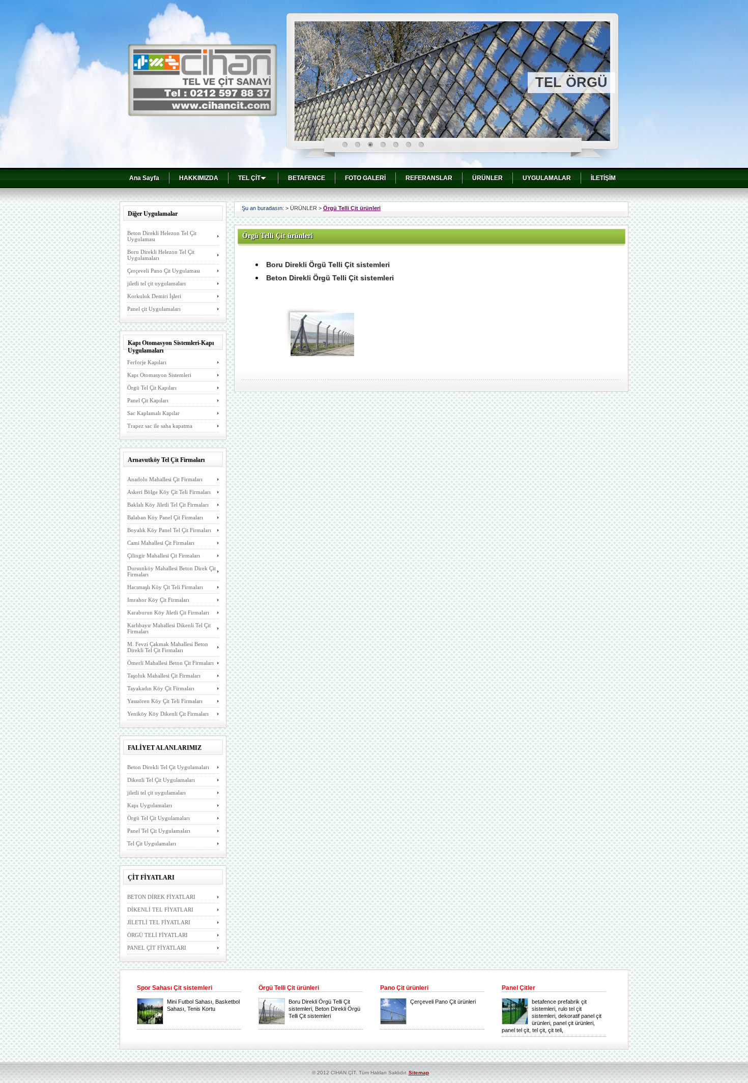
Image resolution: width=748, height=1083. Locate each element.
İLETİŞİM (603, 178)
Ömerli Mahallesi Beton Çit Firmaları (170, 663)
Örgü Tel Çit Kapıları (152, 388)
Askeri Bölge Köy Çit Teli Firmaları (169, 492)
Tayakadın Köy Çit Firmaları (160, 688)
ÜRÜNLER (487, 178)
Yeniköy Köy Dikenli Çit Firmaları (168, 714)
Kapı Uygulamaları (149, 805)
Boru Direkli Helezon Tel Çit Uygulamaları (160, 255)
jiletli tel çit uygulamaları (156, 283)
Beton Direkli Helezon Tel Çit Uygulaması (161, 236)
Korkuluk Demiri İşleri (154, 296)
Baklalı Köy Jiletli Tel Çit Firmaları (168, 505)
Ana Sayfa (144, 178)
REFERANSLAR (429, 178)
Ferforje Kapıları (146, 362)
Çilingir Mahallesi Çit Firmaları (163, 555)
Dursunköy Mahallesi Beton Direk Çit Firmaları (171, 571)
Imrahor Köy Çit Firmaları (158, 600)
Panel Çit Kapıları (147, 400)
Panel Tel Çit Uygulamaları (158, 831)
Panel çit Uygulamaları (154, 309)
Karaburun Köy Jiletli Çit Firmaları (168, 612)
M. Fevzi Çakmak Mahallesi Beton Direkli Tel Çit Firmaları (167, 647)
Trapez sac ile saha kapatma (159, 426)
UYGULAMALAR (547, 178)
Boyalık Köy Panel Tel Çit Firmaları (169, 530)
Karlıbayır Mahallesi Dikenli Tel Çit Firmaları (169, 628)
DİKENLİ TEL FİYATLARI (160, 909)
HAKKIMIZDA (198, 178)
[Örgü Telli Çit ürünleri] (322, 353)
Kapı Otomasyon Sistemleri (159, 375)
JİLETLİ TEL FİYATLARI (158, 922)
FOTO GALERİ (365, 178)
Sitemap (419, 1072)
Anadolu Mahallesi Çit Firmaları (165, 479)
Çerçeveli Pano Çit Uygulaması (163, 271)
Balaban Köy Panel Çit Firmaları (165, 517)
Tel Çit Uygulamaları (151, 843)
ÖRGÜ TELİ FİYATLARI (157, 935)
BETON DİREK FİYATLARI (161, 897)
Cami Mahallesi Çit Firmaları (160, 543)
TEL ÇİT (249, 178)
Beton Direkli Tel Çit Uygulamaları (168, 767)
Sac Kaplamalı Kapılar (153, 413)
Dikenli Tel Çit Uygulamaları (161, 780)
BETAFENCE (306, 178)
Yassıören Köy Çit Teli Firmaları (165, 701)
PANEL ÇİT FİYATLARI (156, 948)
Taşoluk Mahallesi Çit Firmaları (163, 675)
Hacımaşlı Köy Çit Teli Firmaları (165, 587)
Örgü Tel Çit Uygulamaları (158, 818)
